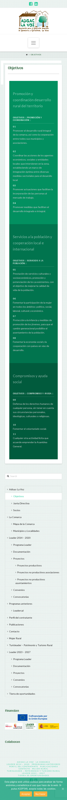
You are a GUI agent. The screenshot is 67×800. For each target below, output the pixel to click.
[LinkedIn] (36, 4)
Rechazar (40, 794)
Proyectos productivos (29, 565)
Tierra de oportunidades (22, 693)
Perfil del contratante (20, 617)
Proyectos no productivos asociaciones (38, 572)
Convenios (19, 589)
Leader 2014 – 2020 (19, 537)
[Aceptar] (62, 789)
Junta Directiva (21, 503)
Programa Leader (22, 544)
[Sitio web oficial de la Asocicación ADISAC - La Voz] (34, 21)
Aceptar (25, 794)
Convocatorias (21, 596)
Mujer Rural (15, 638)
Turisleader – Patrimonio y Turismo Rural (30, 645)
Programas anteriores (20, 603)
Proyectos (18, 558)
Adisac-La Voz (16, 489)
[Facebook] (31, 4)
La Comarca (15, 517)
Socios (16, 510)
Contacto (14, 631)
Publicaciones (16, 624)
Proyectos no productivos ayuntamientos (30, 581)
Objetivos (36, 55)
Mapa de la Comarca (24, 523)
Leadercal (18, 610)
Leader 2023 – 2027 (19, 652)
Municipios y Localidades (26, 530)
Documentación (21, 551)
